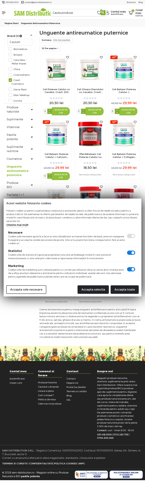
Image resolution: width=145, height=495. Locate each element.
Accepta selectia (93, 289)
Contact (71, 378)
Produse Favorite (47, 382)
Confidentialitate (41, 463)
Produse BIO (12, 185)
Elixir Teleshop (21, 95)
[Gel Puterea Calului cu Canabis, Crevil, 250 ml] (56, 69)
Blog (69, 395)
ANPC (81, 463)
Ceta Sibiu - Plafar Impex (19, 62)
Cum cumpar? (46, 395)
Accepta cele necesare (26, 289)
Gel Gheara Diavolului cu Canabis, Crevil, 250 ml (90, 91)
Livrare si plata (46, 391)
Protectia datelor (76, 387)
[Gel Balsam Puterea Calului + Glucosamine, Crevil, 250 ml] (124, 69)
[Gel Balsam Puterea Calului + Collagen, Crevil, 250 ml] (124, 134)
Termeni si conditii (76, 391)
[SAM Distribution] (34, 12)
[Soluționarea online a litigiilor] (126, 474)
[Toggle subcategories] (31, 109)
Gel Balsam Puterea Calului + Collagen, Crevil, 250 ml (124, 156)
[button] (6, 12)
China (16, 69)
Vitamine (13, 127)
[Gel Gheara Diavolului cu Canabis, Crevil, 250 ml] (90, 69)
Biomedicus (20, 49)
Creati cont (16, 382)
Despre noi (72, 382)
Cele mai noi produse (49, 403)
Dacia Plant (20, 89)
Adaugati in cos (60, 111)
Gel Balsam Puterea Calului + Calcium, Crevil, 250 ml (56, 156)
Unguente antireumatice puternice (40, 23)
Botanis (17, 54)
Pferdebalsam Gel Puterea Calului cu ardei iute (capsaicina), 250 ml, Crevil (90, 156)
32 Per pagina (49, 48)
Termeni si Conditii (14, 463)
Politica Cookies (65, 463)
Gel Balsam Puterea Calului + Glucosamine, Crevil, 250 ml (124, 91)
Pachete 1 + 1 (15, 195)
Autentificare (17, 378)
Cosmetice (14, 159)
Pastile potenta (12, 137)
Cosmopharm (21, 74)
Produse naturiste (13, 109)
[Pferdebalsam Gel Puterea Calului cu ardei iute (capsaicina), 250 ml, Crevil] (90, 134)
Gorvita (17, 100)
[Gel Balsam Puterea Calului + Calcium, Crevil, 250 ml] (56, 134)
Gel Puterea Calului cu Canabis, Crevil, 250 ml (56, 91)
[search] (103, 12)
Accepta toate (125, 289)
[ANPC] (91, 474)
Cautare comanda (48, 386)
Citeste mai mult (17, 225)
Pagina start (12, 23)
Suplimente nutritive (15, 149)
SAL (68, 399)
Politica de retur (47, 399)
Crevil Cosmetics (17, 82)
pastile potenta (30, 476)
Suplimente (15, 119)
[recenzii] (56, 98)
